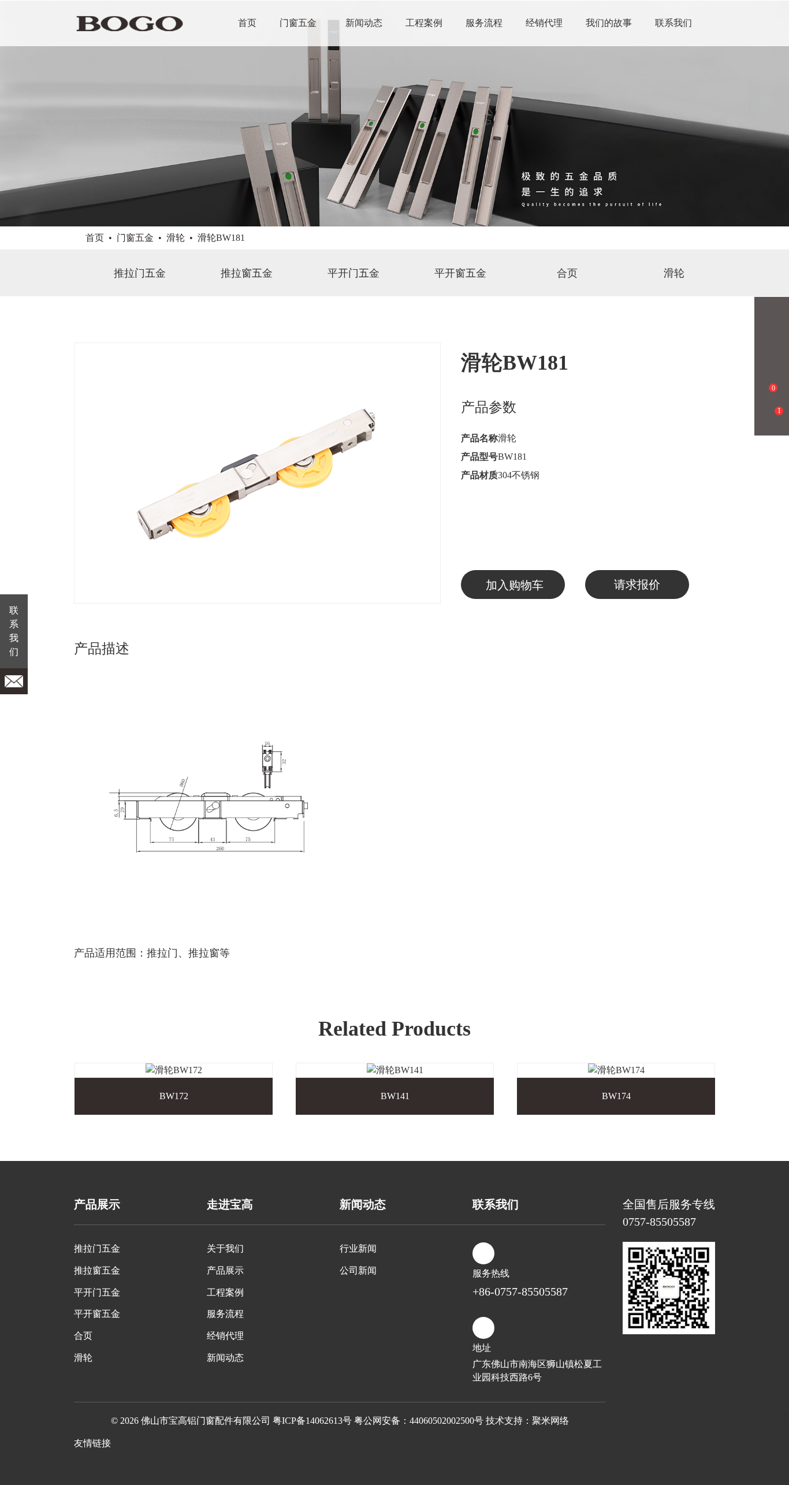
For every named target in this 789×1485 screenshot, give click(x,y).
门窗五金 (298, 23)
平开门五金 (353, 273)
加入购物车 (515, 585)
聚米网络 (550, 1421)
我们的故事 (609, 23)
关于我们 (225, 1248)
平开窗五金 (460, 273)
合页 (567, 273)
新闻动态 (363, 23)
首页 (247, 23)
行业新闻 (358, 1248)
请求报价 (637, 584)
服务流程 (484, 23)
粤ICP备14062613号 (312, 1421)
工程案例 (423, 23)
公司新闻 (358, 1270)
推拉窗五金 (247, 273)
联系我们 (673, 23)
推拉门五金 (140, 273)
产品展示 (225, 1270)
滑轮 (175, 238)
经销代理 (544, 23)
